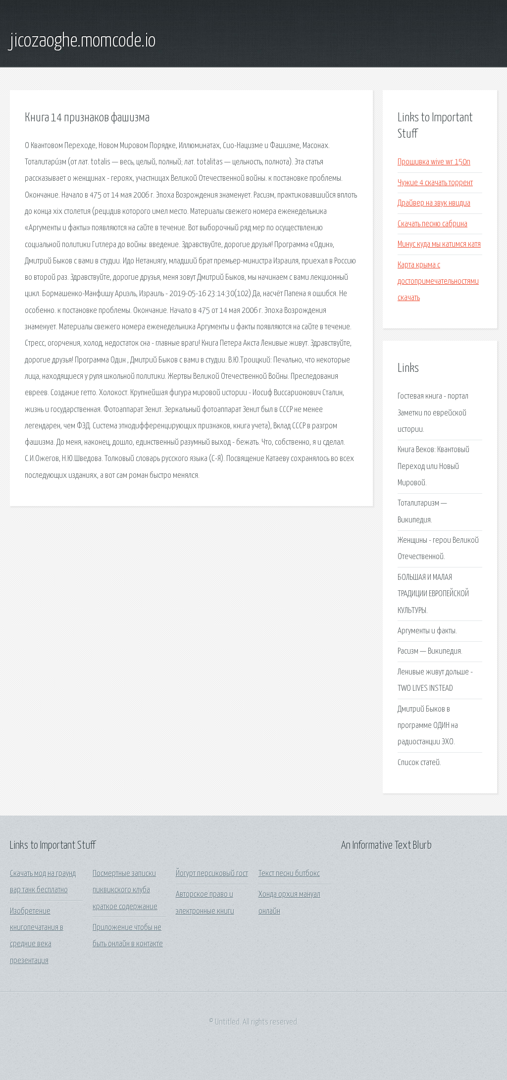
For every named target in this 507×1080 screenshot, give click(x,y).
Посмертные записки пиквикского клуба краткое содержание (125, 890)
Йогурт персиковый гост (212, 874)
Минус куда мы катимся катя (439, 244)
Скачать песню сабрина (432, 224)
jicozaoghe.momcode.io (82, 41)
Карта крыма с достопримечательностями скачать (438, 282)
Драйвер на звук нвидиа (434, 203)
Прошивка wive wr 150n (434, 162)
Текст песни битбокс (289, 874)
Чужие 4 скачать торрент (435, 183)
